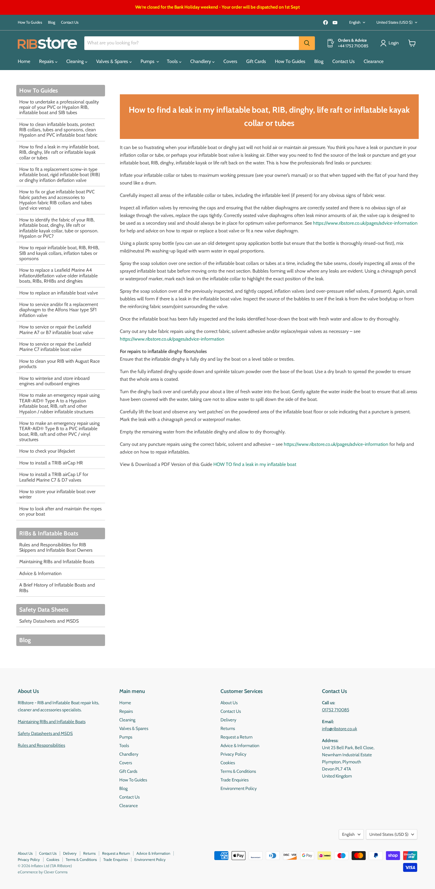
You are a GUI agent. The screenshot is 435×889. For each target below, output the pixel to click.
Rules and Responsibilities (41, 745)
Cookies (227, 762)
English (354, 22)
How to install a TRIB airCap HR (51, 463)
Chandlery (201, 61)
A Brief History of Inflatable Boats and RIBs (57, 587)
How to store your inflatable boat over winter (57, 494)
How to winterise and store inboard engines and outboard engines (54, 380)
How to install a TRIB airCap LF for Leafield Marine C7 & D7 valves (53, 477)
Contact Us (69, 22)
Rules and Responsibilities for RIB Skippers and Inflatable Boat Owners (56, 547)
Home (24, 61)
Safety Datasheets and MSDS (49, 621)
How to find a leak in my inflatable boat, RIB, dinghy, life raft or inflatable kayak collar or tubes (59, 152)
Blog (51, 22)
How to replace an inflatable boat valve (58, 293)
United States (394, 22)
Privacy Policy (233, 754)
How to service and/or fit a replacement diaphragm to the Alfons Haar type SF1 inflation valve (58, 310)
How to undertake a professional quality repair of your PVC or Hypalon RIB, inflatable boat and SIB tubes (59, 107)
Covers (230, 61)
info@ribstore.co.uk (339, 728)
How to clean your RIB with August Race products (59, 363)
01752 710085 (335, 710)
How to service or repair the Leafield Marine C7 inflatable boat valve (55, 346)
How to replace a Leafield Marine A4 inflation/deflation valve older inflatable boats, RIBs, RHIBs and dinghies (58, 275)
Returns (227, 728)
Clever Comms (55, 871)
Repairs (47, 61)
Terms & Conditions (238, 771)
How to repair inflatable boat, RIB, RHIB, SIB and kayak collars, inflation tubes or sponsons (59, 253)
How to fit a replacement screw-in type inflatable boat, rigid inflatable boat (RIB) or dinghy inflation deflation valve (59, 174)
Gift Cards (256, 61)
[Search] (307, 43)
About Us (229, 702)
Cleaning (75, 61)
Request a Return (236, 737)
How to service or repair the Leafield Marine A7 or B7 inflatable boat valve (56, 329)
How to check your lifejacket (47, 451)
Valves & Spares (112, 61)
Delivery (228, 720)
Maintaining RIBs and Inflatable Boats (56, 561)
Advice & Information (40, 573)
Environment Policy (238, 788)
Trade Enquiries (234, 780)
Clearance (374, 61)
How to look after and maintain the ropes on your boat (60, 511)
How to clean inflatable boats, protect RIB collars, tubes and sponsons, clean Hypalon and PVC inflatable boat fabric (58, 130)
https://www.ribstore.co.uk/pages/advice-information (365, 223)
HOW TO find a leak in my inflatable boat (254, 464)
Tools (173, 61)
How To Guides (30, 22)
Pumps (148, 61)
